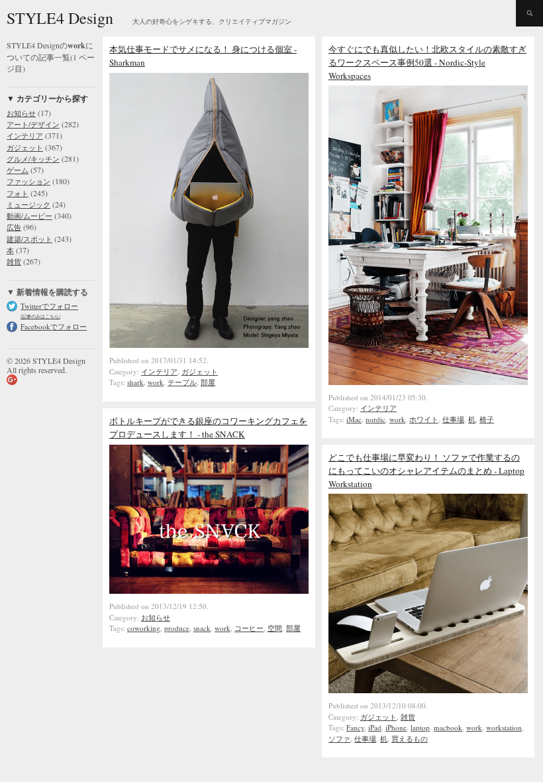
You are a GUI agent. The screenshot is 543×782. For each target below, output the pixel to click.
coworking (143, 628)
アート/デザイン (33, 124)
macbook (448, 727)
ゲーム (17, 170)
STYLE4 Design (60, 17)
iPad (374, 727)
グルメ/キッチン (33, 159)
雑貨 (14, 261)
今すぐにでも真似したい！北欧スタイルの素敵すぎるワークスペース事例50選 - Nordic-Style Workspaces (427, 62)
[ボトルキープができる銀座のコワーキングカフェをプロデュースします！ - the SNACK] (209, 590)
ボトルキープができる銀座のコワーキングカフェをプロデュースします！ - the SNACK (208, 427)
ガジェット (25, 147)
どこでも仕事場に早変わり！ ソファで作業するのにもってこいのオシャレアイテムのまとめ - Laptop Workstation (426, 470)
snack (202, 628)
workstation (504, 727)
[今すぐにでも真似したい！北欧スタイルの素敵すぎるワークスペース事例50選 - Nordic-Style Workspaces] (428, 382)
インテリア (25, 135)
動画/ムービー (29, 216)
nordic (375, 419)
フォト (17, 193)
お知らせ (21, 113)
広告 (14, 227)
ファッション (28, 181)
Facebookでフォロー (54, 326)
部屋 (208, 382)
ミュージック (28, 204)
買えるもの (409, 739)
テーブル (182, 382)
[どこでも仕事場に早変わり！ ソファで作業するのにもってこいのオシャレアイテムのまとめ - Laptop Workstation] (428, 690)
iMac (354, 419)
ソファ (339, 739)
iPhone (396, 727)
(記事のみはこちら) (40, 316)
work (156, 382)
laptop (420, 727)
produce (176, 628)
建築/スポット (29, 239)
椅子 (486, 419)
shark (135, 382)
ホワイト (423, 419)
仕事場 (453, 419)
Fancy (355, 727)
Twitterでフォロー (49, 306)
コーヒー (249, 628)
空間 (275, 628)
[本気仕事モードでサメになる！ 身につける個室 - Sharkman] (209, 345)
